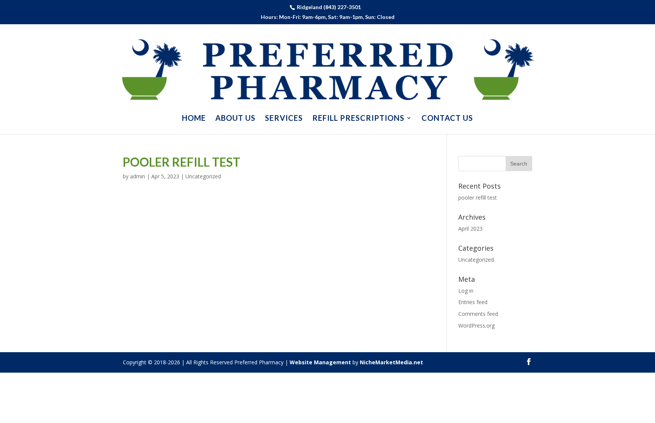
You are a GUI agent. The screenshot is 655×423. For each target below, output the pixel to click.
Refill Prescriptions (358, 118)
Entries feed (472, 302)
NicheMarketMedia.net (391, 362)
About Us (235, 118)
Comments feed (478, 313)
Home (194, 118)
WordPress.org (476, 325)
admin (137, 176)
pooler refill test (181, 162)
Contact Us (447, 118)
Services (284, 118)
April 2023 (470, 228)
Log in (465, 290)
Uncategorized (203, 176)
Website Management (320, 362)
